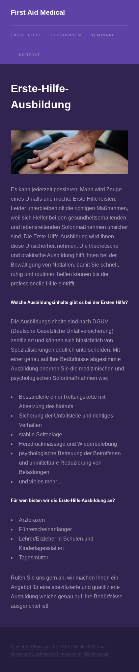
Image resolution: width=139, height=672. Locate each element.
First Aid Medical (38, 12)
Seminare (103, 35)
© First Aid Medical (29, 646)
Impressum (70, 654)
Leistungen (66, 35)
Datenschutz (97, 654)
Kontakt (29, 54)
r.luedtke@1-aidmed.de (33, 654)
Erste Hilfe (26, 35)
